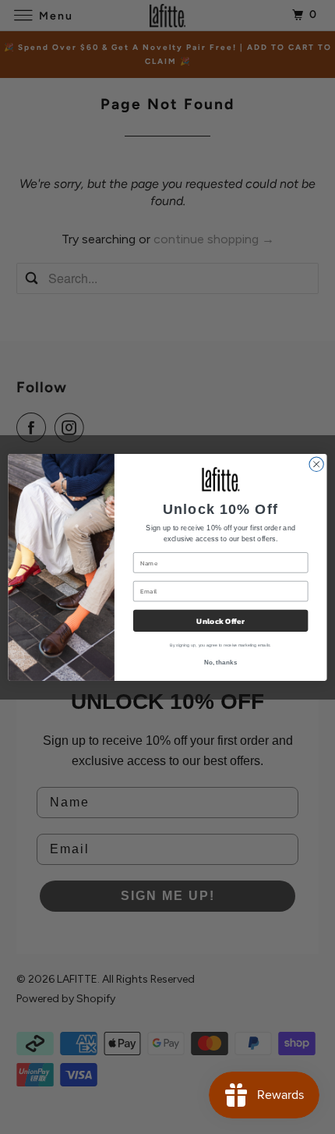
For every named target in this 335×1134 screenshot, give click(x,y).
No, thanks (221, 662)
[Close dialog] (316, 464)
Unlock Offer (220, 621)
